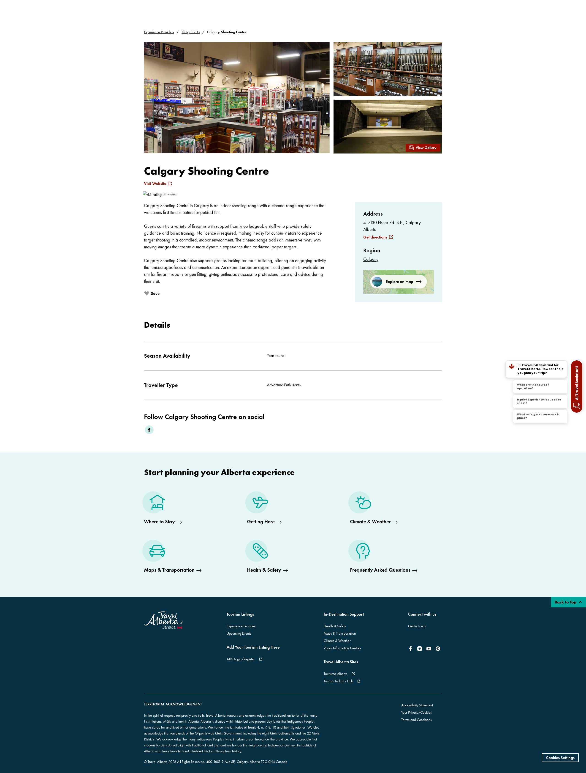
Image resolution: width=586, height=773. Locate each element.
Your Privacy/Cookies (416, 712)
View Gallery (426, 147)
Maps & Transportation (340, 633)
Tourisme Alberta (335, 673)
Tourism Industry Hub (338, 681)
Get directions (375, 237)
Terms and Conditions (416, 719)
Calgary (370, 259)
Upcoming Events (239, 633)
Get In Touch (417, 626)
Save (155, 293)
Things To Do (191, 32)
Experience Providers (159, 32)
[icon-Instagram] (419, 648)
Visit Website (155, 183)
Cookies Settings (560, 757)
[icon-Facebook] (411, 648)
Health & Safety (335, 626)
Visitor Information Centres (342, 648)
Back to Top (566, 602)
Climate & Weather (337, 640)
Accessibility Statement (417, 705)
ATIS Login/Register (241, 659)
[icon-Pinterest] (438, 648)
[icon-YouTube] (429, 648)
